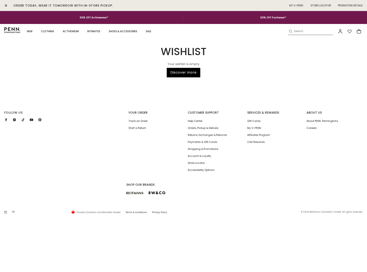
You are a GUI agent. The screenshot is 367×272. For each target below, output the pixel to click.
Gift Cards (254, 121)
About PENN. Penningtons (322, 121)
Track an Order (138, 121)
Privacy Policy (159, 212)
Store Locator (321, 5)
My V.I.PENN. (254, 128)
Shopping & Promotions (203, 149)
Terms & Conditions (136, 212)
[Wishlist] (349, 31)
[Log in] (340, 31)
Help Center (195, 121)
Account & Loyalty (199, 156)
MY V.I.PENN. (296, 5)
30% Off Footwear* (273, 17)
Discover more (183, 72)
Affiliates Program (258, 135)
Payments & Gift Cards (202, 142)
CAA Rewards (256, 142)
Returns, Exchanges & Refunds (207, 135)
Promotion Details (350, 5)
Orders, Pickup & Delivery (203, 128)
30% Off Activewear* (94, 17)
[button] (29, 31)
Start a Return (137, 128)
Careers (311, 128)
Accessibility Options (201, 170)
